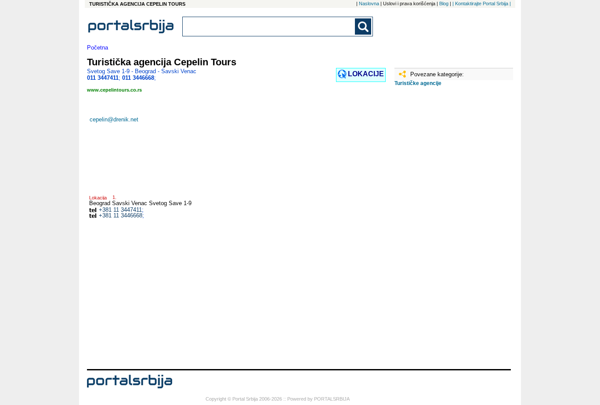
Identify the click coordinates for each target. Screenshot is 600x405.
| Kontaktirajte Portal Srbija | (481, 3)
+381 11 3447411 (120, 209)
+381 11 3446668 (120, 215)
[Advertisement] (438, 230)
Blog (443, 3)
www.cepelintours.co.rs (114, 89)
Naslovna (369, 3)
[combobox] (269, 26)
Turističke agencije (417, 83)
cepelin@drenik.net (114, 119)
